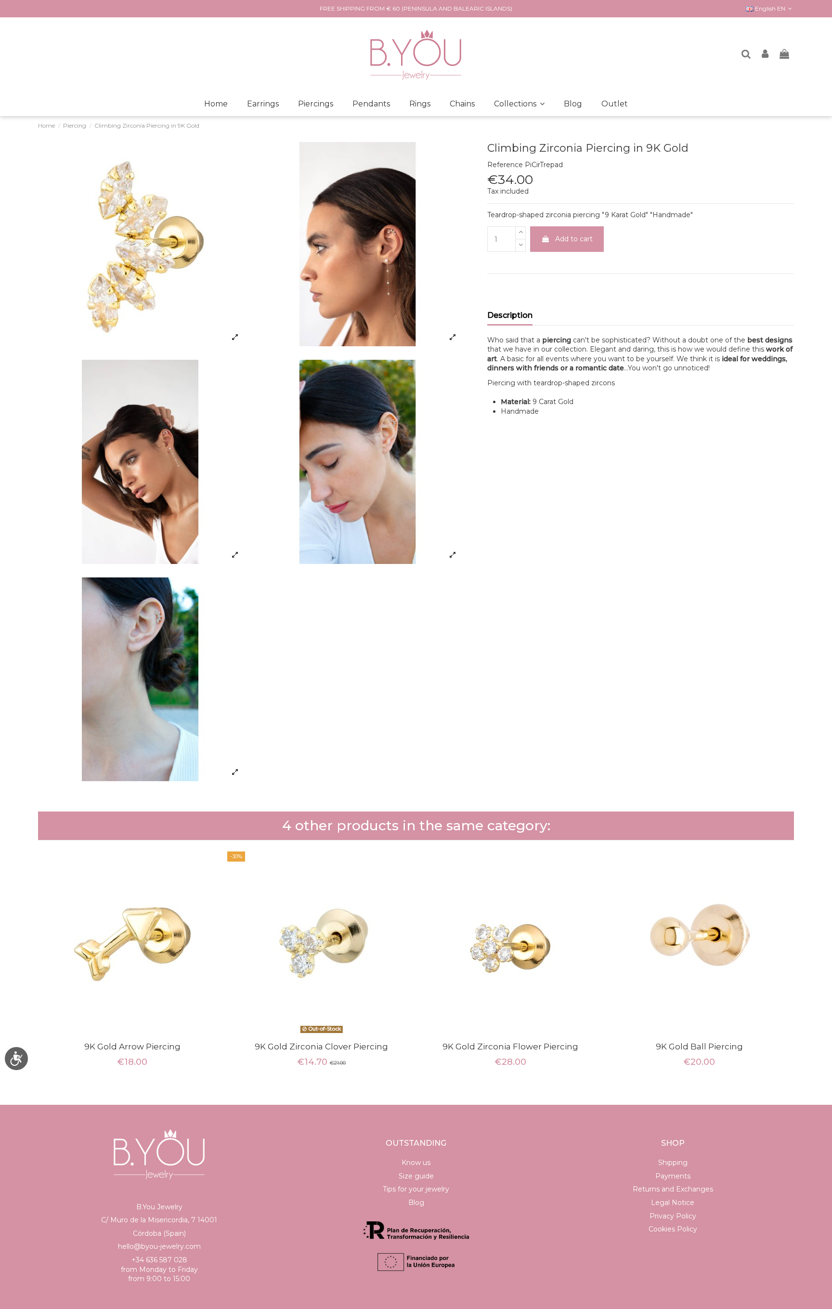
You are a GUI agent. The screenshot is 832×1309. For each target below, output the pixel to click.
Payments (672, 1176)
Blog (416, 1202)
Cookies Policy (673, 1229)
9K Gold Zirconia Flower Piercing (510, 1046)
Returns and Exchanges (673, 1189)
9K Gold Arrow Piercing (132, 1046)
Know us (416, 1162)
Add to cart (574, 239)
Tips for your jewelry (416, 1189)
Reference (505, 164)
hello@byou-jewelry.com (159, 1246)
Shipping (673, 1162)
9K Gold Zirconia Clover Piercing (321, 1046)
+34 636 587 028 (159, 1260)
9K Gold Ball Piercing (699, 1046)
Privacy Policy (673, 1216)
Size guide (416, 1176)
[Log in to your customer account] (765, 54)
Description (510, 315)
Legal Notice (672, 1202)
